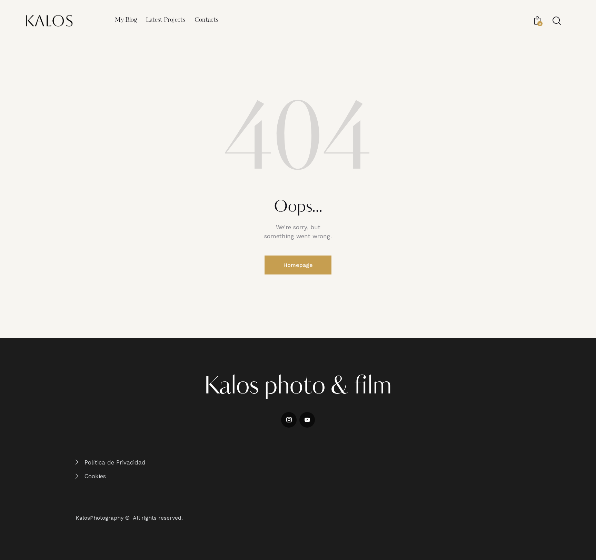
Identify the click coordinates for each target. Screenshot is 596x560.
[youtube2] (307, 420)
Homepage (298, 265)
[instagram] (289, 420)
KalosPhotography (99, 517)
